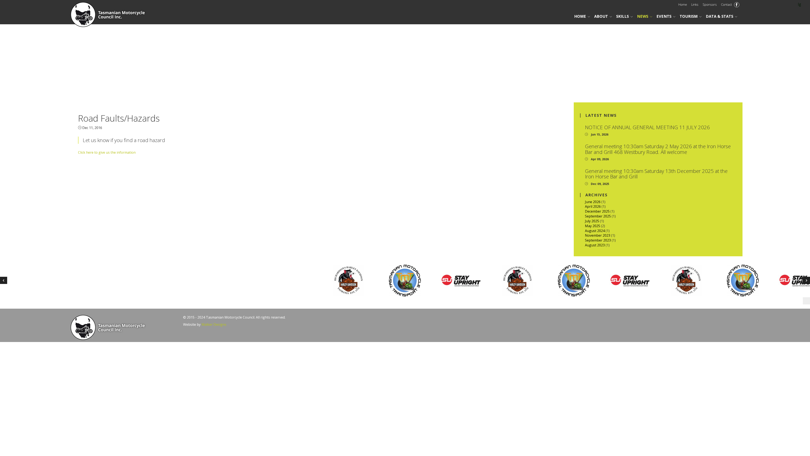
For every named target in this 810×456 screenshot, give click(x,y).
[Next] (3, 280)
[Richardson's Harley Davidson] (353, 280)
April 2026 (593, 206)
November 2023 (597, 235)
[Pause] (806, 300)
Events (663, 16)
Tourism (689, 16)
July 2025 (592, 221)
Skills (622, 16)
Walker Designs (213, 324)
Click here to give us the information (107, 152)
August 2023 (595, 245)
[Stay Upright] (466, 280)
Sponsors (710, 4)
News (642, 16)
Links (694, 4)
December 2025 (597, 211)
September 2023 (598, 240)
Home (682, 4)
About (601, 16)
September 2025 (598, 216)
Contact (726, 4)
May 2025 (592, 226)
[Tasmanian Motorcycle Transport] (410, 280)
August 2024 (595, 230)
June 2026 (593, 202)
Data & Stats (719, 16)
